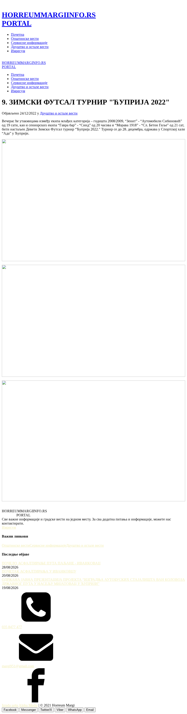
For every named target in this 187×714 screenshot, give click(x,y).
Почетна (17, 34)
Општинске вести (25, 39)
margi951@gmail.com (18, 666)
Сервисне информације (29, 43)
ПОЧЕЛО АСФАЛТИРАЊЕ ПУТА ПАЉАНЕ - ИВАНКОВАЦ (51, 563)
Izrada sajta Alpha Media (20, 705)
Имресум (18, 51)
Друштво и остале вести (30, 47)
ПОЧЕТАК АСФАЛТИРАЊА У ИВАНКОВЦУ (39, 571)
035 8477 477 (12, 627)
